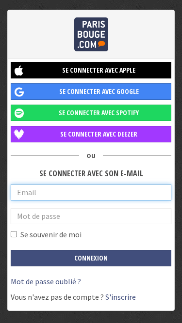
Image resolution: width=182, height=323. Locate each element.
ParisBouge (91, 34)
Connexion (91, 257)
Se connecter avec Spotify (99, 112)
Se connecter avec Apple (98, 70)
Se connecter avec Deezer (98, 133)
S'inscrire (120, 297)
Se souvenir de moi (51, 234)
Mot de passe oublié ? (46, 281)
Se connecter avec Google (99, 91)
